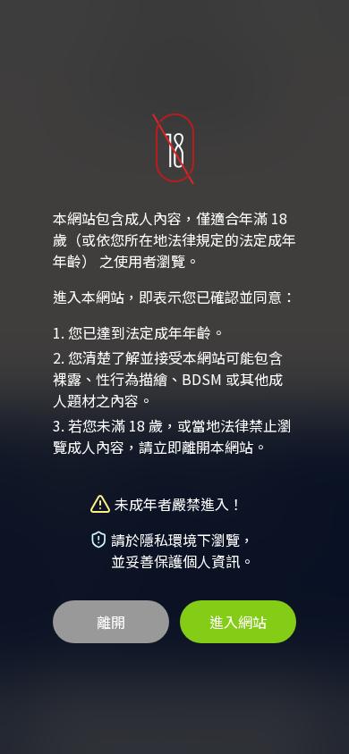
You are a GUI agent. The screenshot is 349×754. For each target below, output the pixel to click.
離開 (111, 622)
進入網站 (238, 622)
